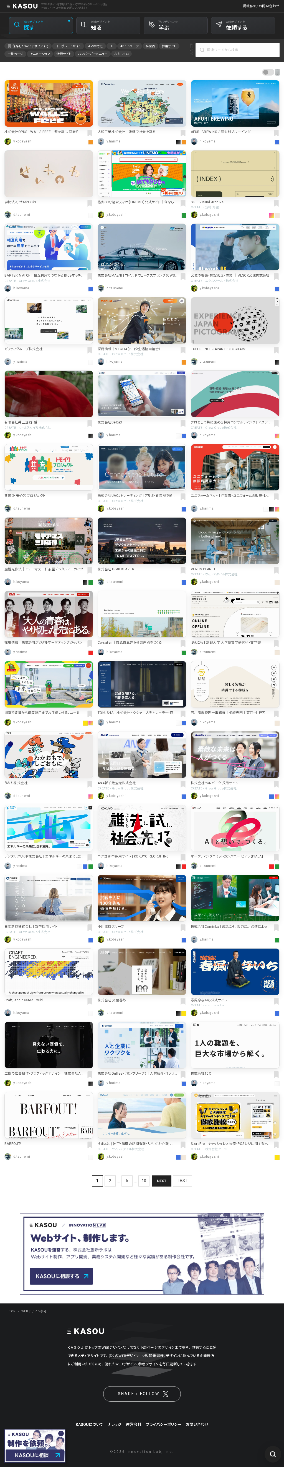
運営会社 (133, 1424)
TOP (12, 1311)
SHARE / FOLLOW (138, 1393)
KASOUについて (89, 1424)
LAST (182, 1180)
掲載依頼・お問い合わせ (261, 6)
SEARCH (191, 49)
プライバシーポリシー (163, 1424)
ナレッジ (114, 1424)
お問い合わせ (197, 1424)
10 (144, 1180)
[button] (271, 73)
